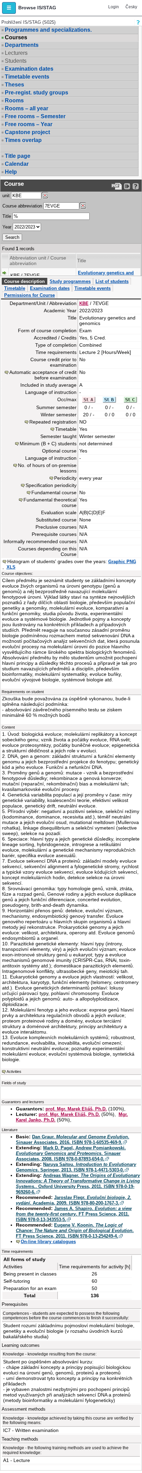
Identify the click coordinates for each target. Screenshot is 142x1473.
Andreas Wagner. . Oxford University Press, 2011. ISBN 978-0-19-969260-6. (78, 1184)
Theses (14, 85)
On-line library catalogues (48, 1241)
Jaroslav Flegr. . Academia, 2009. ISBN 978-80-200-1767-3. (73, 1200)
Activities (14, 1071)
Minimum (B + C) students (48, 443)
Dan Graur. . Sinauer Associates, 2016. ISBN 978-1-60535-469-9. (72, 1139)
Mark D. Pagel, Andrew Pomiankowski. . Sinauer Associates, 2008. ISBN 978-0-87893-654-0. (71, 1153)
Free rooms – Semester (35, 116)
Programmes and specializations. (48, 30)
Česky (131, 6)
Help (11, 172)
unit (6, 195)
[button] (9, 8)
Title (6, 216)
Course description (24, 281)
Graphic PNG (122, 561)
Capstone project (27, 132)
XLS (11, 567)
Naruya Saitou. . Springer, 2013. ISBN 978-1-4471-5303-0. (76, 1167)
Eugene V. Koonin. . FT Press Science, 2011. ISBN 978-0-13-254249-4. (75, 1230)
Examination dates (29, 69)
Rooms (14, 100)
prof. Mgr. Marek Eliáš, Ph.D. (76, 1108)
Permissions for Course (29, 295)
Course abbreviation (22, 206)
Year (6, 227)
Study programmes (70, 281)
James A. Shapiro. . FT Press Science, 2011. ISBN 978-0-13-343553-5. (74, 1214)
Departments (22, 45)
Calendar (17, 164)
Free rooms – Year (28, 124)
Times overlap (23, 140)
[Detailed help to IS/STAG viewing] (135, 186)
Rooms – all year (26, 108)
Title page (17, 156)
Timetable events (27, 77)
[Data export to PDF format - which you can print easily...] (116, 186)
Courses (16, 37)
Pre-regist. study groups (36, 92)
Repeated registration (53, 422)
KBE (84, 303)
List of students (112, 281)
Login (113, 6)
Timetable (14, 288)
